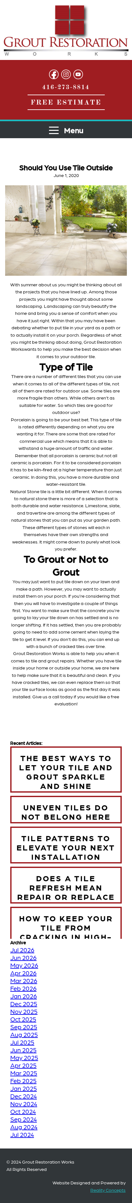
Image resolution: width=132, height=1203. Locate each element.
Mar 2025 (23, 1073)
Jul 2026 (22, 950)
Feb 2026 (23, 988)
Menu (72, 129)
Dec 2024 (23, 1096)
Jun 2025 (23, 1050)
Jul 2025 (22, 1042)
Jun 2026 (23, 957)
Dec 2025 (23, 1003)
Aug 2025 (24, 1034)
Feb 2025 (23, 1080)
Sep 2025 (23, 1027)
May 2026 (24, 965)
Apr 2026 (23, 973)
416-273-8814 (66, 86)
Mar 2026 (23, 980)
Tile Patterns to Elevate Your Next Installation (66, 847)
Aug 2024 (23, 1127)
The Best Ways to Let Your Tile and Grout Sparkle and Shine (66, 771)
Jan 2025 (23, 1088)
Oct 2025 (23, 1019)
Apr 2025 (23, 1065)
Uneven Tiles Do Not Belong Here (66, 811)
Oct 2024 (23, 1111)
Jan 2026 (23, 996)
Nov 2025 (23, 1011)
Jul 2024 (22, 1134)
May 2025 (24, 1057)
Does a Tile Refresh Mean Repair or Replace (66, 887)
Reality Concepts (108, 1190)
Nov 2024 (23, 1103)
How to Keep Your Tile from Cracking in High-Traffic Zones (66, 931)
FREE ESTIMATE (66, 102)
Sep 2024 (23, 1119)
